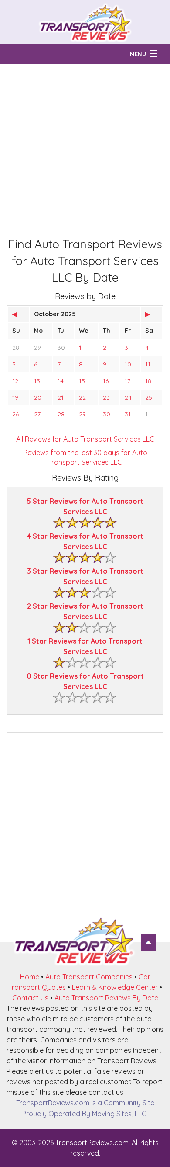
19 (15, 397)
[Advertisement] (85, 149)
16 (106, 381)
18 (148, 381)
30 (61, 348)
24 (128, 397)
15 (82, 381)
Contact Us (30, 997)
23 (106, 397)
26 (15, 414)
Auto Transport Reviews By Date (106, 997)
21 (61, 397)
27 (37, 414)
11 (147, 364)
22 (82, 397)
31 (128, 414)
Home (29, 976)
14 (61, 381)
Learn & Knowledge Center (115, 987)
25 (148, 397)
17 (127, 381)
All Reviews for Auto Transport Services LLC (85, 439)
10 (128, 364)
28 (15, 348)
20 (37, 397)
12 (15, 381)
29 (37, 348)
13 (37, 381)
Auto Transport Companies (89, 976)
